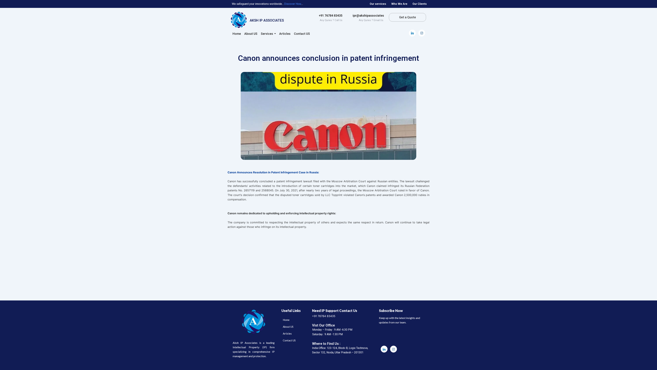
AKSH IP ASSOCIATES (267, 20)
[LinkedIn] (412, 33)
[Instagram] (421, 33)
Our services (378, 3)
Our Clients (420, 3)
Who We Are (399, 3)
